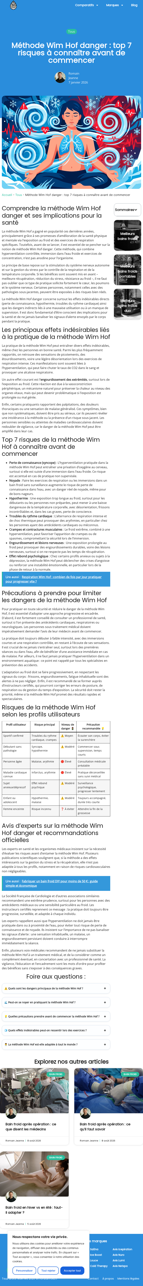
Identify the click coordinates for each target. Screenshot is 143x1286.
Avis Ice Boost (93, 1255)
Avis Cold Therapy (96, 1266)
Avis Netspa (120, 1266)
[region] (48, 1255)
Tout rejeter (48, 1270)
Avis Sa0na (91, 1249)
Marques (112, 5)
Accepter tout (72, 1270)
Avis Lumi (119, 1260)
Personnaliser (24, 1270)
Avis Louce (91, 1260)
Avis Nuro (118, 1255)
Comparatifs (84, 5)
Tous (18, 195)
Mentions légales (128, 1278)
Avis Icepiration (122, 1249)
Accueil (7, 195)
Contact (93, 1278)
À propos (108, 1278)
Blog (134, 5)
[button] (135, 209)
